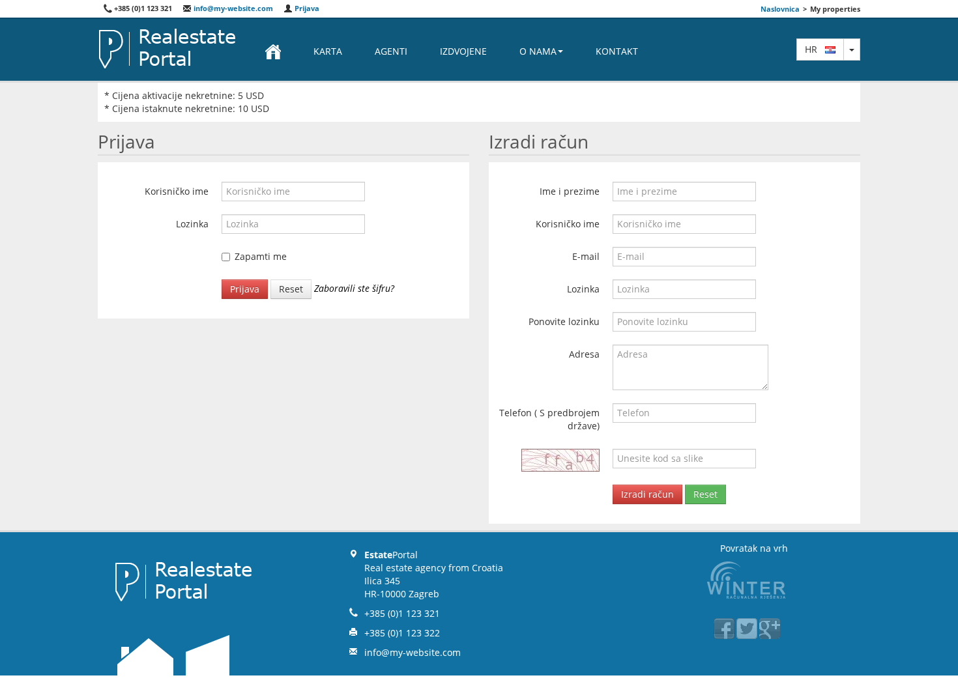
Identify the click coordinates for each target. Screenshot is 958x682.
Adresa (584, 354)
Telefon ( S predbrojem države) (549, 419)
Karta (327, 51)
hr (815, 49)
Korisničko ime (177, 191)
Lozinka (192, 224)
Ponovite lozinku (564, 321)
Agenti (391, 51)
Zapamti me (261, 256)
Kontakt (617, 51)
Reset (291, 289)
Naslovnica (780, 9)
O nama (538, 51)
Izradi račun (647, 494)
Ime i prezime (570, 191)
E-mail (586, 256)
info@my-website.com (232, 8)
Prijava (306, 8)
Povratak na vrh (754, 548)
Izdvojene (463, 51)
